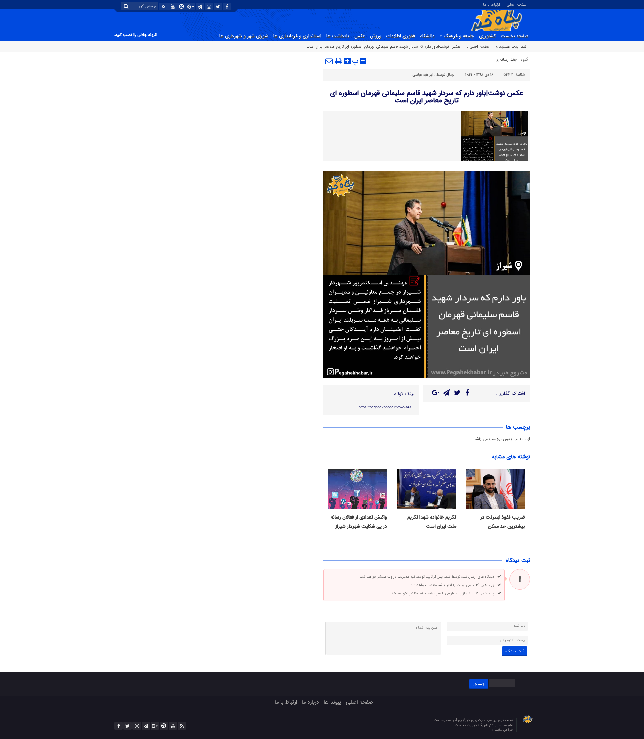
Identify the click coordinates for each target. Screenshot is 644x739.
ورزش (375, 36)
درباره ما (310, 702)
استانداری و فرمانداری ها (297, 36)
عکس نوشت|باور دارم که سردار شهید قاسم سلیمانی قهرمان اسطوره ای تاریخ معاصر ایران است (426, 97)
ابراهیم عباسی (422, 75)
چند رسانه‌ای (506, 59)
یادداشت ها (337, 36)
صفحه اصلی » (478, 46)
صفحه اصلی (517, 4)
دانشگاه (427, 36)
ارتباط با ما (491, 4)
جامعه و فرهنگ (459, 36)
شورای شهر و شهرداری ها (243, 36)
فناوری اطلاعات (400, 36)
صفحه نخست (514, 36)
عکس (359, 36)
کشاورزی (487, 36)
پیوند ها (332, 702)
